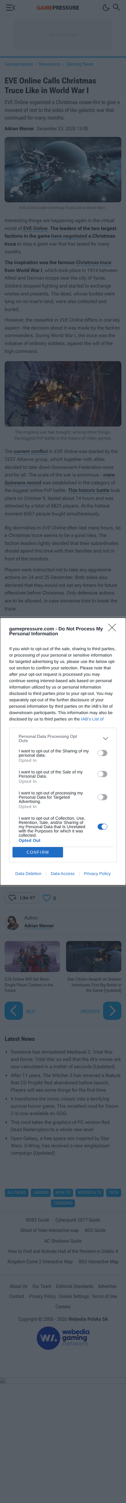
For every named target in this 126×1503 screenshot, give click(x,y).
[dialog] (63, 751)
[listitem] (63, 738)
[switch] (102, 753)
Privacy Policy (97, 873)
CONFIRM (38, 852)
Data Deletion (28, 873)
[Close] (114, 629)
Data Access (63, 873)
